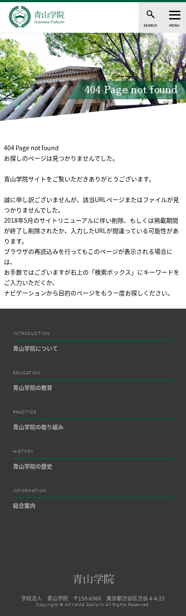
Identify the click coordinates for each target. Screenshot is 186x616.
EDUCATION (27, 373)
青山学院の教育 (32, 387)
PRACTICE (25, 412)
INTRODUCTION (31, 334)
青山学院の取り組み (38, 427)
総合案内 (24, 505)
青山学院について (35, 348)
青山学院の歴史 (32, 466)
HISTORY (23, 451)
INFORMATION (29, 491)
